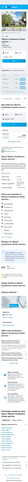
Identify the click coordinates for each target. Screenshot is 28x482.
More (2, 170)
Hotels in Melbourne (7, 432)
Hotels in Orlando (6, 436)
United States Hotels (13, 475)
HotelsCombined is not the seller (11, 462)
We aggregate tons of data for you (11, 465)
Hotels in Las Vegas (7, 428)
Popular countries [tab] (17, 420)
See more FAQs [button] (14, 363)
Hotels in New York (7, 441)
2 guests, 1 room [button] (7, 57)
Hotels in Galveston (7, 447)
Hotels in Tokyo (6, 450)
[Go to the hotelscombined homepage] (11, 7)
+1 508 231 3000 (6, 47)
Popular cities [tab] (6, 420)
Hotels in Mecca (6, 430)
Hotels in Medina (6, 439)
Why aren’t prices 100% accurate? (11, 468)
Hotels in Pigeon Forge (8, 434)
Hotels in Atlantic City (7, 443)
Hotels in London (6, 445)
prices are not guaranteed (11, 457)
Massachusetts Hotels (11, 478)
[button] (2, 7)
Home (5, 475)
